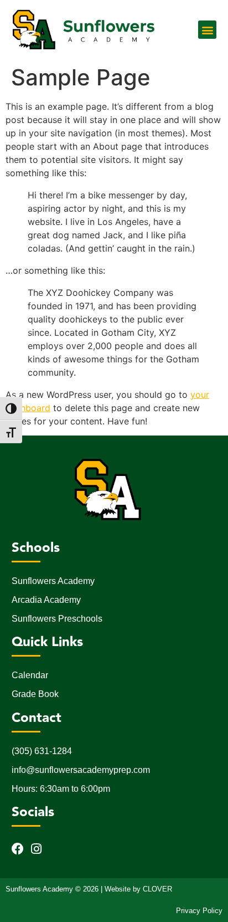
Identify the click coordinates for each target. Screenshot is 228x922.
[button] (207, 30)
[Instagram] (36, 849)
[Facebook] (18, 849)
